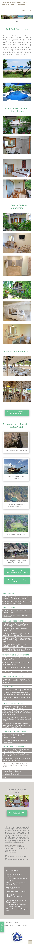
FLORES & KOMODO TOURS (12, 621)
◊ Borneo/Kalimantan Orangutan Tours (17, 909)
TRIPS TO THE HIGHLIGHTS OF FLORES (17, 655)
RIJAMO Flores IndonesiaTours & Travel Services (14, 4)
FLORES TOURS (8, 594)
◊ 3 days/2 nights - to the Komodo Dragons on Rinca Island (16, 668)
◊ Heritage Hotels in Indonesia (16, 891)
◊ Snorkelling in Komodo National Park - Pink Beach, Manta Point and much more (16, 693)
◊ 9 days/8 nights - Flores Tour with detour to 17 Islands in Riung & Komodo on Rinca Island (16, 639)
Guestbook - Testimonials (10, 774)
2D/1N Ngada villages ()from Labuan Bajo (16, 561)
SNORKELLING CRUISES (11, 687)
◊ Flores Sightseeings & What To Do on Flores (16, 883)
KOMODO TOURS (8, 607)
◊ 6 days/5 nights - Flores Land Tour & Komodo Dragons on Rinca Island (15, 625)
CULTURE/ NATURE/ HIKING (12, 703)
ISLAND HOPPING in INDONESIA (14, 731)
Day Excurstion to (16, 450)
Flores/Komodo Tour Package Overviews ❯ (17, 580)
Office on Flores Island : (13, 845)
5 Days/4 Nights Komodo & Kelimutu (16, 505)
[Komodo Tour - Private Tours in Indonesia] (16, 447)
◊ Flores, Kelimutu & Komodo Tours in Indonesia (16, 901)
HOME (24, 10)
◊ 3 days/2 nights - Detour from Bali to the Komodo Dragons (16, 611)
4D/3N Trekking (16, 534)
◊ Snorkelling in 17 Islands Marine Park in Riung (16, 698)
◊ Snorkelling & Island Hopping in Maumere (17, 690)
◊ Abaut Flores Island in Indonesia (14, 875)
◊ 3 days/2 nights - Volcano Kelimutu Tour (16, 672)
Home (4, 777)
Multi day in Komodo (16, 477)
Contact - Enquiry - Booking (11, 771)
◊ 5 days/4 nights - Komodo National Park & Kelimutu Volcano (17, 658)
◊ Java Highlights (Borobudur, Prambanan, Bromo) (16, 905)
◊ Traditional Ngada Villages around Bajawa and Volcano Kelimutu (14, 707)
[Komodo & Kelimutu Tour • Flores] (16, 502)
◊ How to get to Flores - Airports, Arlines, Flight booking (15, 754)
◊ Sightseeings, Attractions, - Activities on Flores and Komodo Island (16, 759)
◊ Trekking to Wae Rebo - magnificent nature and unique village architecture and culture (16, 719)
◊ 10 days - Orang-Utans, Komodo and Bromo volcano (15, 741)
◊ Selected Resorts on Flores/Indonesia (13, 888)
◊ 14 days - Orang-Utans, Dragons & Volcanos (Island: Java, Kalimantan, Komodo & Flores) (14, 735)
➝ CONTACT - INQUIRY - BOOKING (17, 813)
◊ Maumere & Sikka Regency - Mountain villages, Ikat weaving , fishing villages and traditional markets (16, 712)
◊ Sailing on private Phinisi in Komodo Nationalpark (15, 616)
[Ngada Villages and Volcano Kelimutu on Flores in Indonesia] (16, 558)
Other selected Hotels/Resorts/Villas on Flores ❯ (17, 571)
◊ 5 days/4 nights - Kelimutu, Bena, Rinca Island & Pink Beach (16, 663)
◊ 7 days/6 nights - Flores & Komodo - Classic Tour (14, 629)
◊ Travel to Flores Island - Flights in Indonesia (17, 879)
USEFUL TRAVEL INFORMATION (14, 746)
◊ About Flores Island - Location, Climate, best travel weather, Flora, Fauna (16, 750)
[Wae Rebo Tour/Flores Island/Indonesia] (16, 532)
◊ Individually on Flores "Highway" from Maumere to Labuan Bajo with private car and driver (16, 680)
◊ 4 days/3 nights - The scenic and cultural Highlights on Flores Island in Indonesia (16, 597)
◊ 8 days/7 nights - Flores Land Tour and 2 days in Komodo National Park (16, 634)
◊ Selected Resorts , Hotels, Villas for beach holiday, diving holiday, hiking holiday (14, 764)
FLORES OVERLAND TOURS (12, 676)
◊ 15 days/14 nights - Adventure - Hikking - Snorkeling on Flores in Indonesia (16, 649)
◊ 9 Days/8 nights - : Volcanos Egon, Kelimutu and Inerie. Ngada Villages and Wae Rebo (16, 725)
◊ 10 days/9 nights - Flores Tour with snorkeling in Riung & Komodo (14, 645)
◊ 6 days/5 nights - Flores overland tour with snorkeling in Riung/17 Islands (16, 602)
